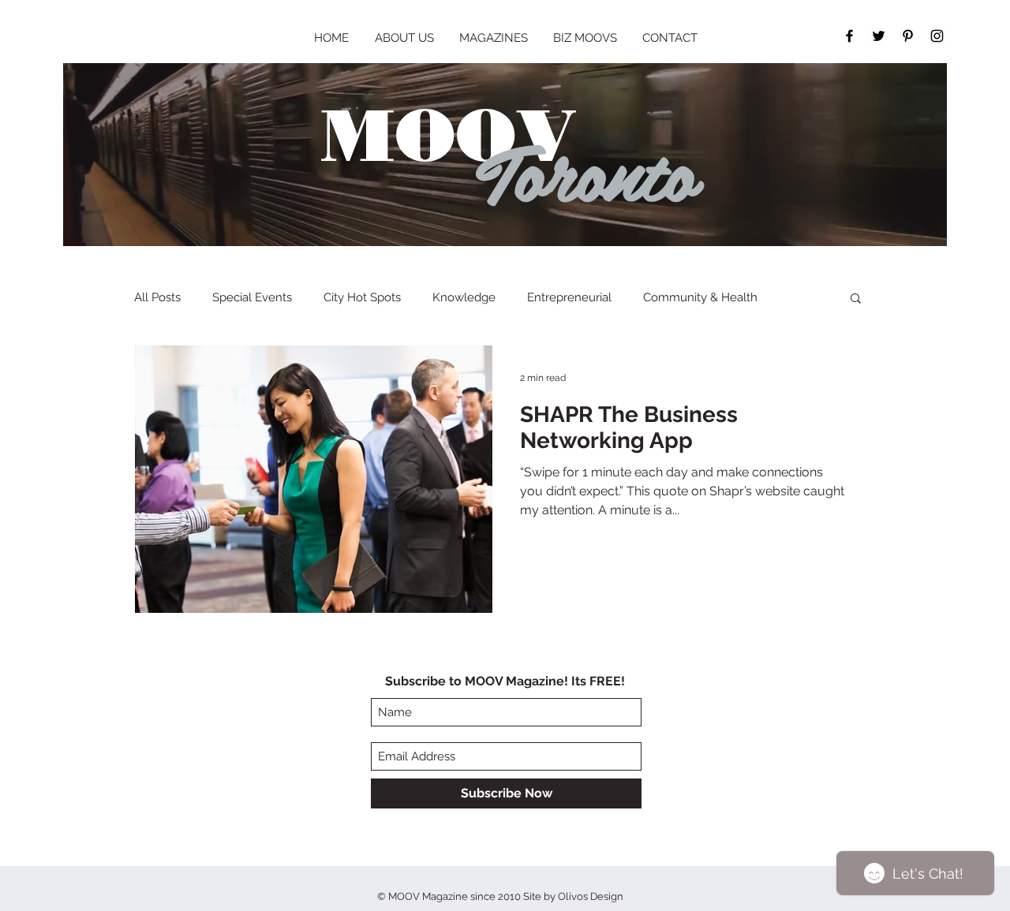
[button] (855, 299)
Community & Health (700, 297)
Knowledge (464, 297)
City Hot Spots (362, 297)
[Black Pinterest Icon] (908, 36)
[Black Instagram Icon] (937, 36)
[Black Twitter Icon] (878, 36)
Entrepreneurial (569, 297)
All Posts (157, 297)
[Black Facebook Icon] (849, 36)
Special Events (252, 297)
